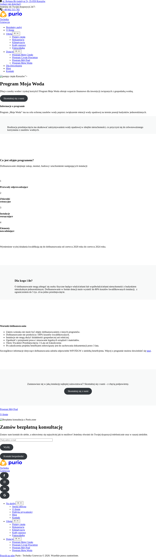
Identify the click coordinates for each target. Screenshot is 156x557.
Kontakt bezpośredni (13, 456)
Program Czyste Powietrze (25, 57)
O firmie (10, 30)
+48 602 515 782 (11, 9)
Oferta (9, 34)
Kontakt (10, 71)
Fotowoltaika (18, 48)
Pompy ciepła (18, 37)
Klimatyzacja (18, 42)
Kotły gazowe (19, 45)
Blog (8, 68)
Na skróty (11, 503)
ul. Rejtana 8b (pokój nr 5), (22, 2)
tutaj (149, 351)
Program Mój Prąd (21, 60)
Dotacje (10, 51)
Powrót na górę (7, 555)
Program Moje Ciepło (22, 54)
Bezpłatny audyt (14, 27)
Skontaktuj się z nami (14, 98)
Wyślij (7, 447)
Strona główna (19, 506)
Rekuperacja (18, 39)
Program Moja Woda (22, 63)
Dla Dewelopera (14, 65)
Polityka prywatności (22, 512)
